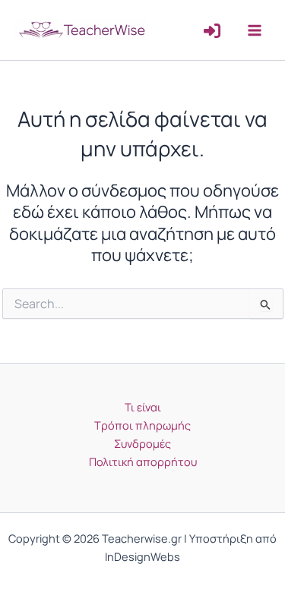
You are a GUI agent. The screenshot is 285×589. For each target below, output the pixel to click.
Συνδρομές (142, 443)
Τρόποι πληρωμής (142, 425)
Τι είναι (143, 406)
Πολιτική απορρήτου (143, 461)
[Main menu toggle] (254, 29)
